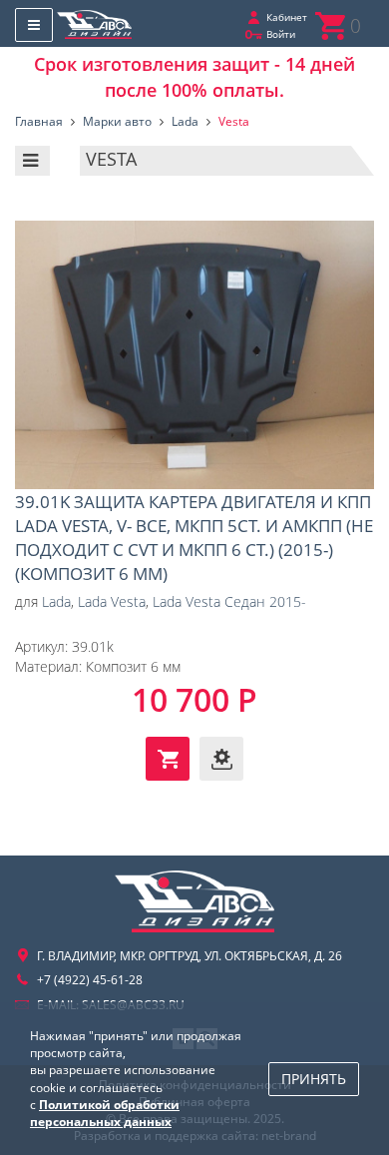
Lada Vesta (112, 601)
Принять (313, 1078)
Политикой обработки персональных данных (105, 1113)
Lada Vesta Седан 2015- (229, 601)
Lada (56, 601)
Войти (280, 34)
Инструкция (221, 759)
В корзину (168, 759)
